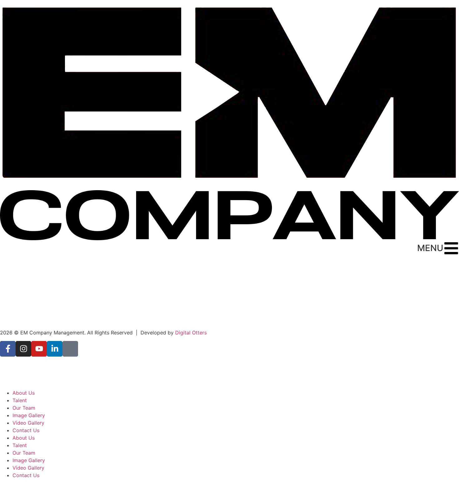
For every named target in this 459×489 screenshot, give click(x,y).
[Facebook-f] (8, 349)
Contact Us (25, 430)
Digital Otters (191, 332)
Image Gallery (28, 415)
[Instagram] (23, 349)
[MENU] (451, 248)
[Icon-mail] (70, 349)
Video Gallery (28, 423)
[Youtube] (39, 349)
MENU (430, 248)
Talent (19, 400)
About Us (23, 393)
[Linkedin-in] (54, 349)
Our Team (23, 408)
